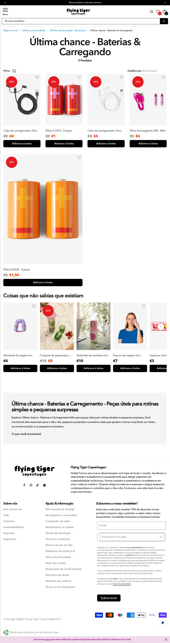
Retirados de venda (57, 575)
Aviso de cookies (55, 563)
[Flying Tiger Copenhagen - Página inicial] (34, 471)
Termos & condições (57, 539)
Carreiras (8, 521)
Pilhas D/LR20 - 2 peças (16, 269)
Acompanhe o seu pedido (61, 515)
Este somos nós (12, 509)
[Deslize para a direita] (161, 326)
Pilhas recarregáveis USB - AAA (147, 131)
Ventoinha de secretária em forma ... (92, 355)
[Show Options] (161, 537)
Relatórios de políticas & (60, 551)
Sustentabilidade (13, 527)
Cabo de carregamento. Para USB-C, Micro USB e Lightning (20, 131)
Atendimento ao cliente (59, 527)
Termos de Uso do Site (59, 545)
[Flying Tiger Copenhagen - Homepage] (78, 12)
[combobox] (132, 537)
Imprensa (9, 533)
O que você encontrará (26, 434)
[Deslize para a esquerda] (9, 326)
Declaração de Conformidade (63, 569)
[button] (5, 11)
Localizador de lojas (57, 521)
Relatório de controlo (58, 581)
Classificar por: (135, 71)
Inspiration (9, 539)
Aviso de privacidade (58, 557)
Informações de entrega (60, 509)
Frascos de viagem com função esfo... (126, 355)
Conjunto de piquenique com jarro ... (57, 355)
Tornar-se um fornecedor (60, 587)
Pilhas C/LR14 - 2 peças (58, 131)
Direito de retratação (58, 533)
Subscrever (108, 598)
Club (6, 515)
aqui (47, 640)
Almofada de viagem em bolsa (17, 355)
